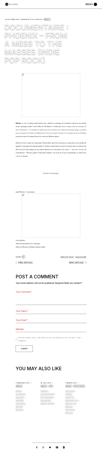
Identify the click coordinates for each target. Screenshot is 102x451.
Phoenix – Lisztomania (27, 192)
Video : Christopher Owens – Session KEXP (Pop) (47, 397)
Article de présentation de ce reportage (28, 243)
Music (47, 19)
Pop (50, 386)
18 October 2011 (12, 19)
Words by (31, 19)
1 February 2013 (23, 383)
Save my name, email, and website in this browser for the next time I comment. (50, 339)
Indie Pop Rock (67, 257)
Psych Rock (79, 386)
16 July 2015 (45, 383)
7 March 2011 (71, 383)
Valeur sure (80, 257)
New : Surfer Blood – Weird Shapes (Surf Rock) (21, 400)
